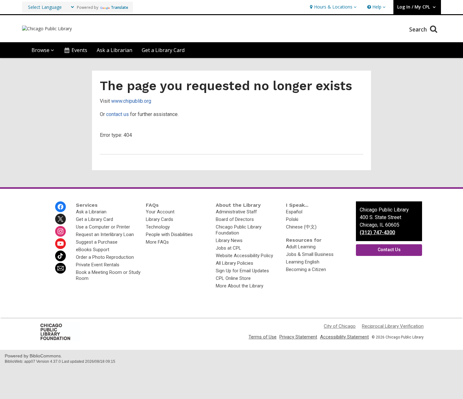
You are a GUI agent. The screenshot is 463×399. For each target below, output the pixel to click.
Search (418, 29)
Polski (292, 219)
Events (79, 50)
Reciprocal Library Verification (393, 326)
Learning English (302, 262)
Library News (229, 240)
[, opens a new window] (59, 340)
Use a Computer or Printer (103, 227)
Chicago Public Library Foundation (238, 230)
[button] (332, 7)
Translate (119, 7)
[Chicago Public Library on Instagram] (60, 231)
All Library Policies (234, 263)
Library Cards (159, 219)
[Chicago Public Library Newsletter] (60, 268)
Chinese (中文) (301, 227)
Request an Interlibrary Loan (105, 234)
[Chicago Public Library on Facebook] (60, 206)
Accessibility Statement (344, 337)
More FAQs (157, 242)
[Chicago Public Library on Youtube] (60, 243)
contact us (117, 114)
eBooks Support (92, 249)
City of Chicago (340, 326)
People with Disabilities (169, 234)
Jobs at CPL (228, 248)
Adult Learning (301, 247)
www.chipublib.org (131, 101)
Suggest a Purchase (96, 242)
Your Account (160, 212)
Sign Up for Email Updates (242, 271)
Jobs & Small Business (310, 254)
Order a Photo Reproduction (105, 257)
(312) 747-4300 (377, 232)
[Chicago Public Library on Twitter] (60, 219)
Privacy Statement (298, 337)
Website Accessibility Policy (244, 255)
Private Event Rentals (97, 265)
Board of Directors (235, 219)
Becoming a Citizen (306, 269)
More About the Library (239, 286)
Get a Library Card (163, 50)
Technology (158, 227)
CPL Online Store (233, 278)
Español (294, 212)
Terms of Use (263, 337)
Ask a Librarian (114, 50)
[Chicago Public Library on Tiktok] (60, 256)
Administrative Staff (236, 212)
